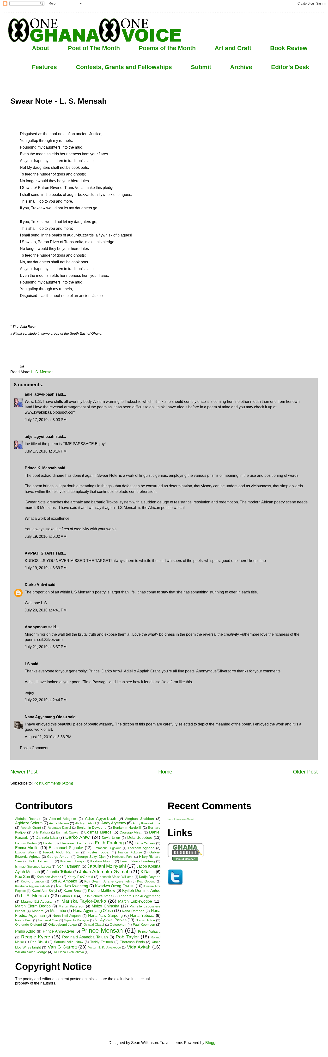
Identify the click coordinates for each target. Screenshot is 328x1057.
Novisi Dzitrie (145, 920)
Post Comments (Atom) (53, 783)
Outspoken (118, 924)
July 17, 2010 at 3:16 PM (46, 451)
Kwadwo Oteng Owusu (114, 886)
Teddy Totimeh (101, 942)
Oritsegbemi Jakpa (62, 924)
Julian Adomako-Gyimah (104, 871)
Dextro (48, 843)
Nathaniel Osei (48, 920)
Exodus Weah (25, 852)
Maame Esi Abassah (37, 901)
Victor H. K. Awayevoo (104, 947)
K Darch (148, 872)
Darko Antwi (36, 585)
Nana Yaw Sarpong (105, 915)
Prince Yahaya (149, 931)
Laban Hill (68, 896)
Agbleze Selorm (29, 823)
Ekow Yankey (145, 843)
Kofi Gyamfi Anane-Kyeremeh (107, 881)
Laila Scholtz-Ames (97, 896)
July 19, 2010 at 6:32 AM (46, 536)
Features (44, 67)
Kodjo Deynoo (149, 877)
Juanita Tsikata (59, 872)
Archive (241, 67)
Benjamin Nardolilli (127, 827)
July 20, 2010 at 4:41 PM (46, 610)
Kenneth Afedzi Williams (116, 877)
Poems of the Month (167, 48)
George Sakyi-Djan (91, 856)
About (40, 48)
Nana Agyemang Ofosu (46, 717)
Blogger (212, 1043)
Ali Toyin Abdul (85, 823)
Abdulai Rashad (27, 819)
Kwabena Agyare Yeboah (32, 886)
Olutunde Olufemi (28, 924)
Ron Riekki (38, 942)
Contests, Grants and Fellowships (124, 67)
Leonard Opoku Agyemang (139, 896)
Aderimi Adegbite (62, 819)
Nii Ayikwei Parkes (111, 920)
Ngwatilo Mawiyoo (76, 920)
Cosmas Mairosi (98, 832)
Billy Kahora (41, 832)
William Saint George (31, 952)
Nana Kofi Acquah (67, 916)
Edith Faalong (109, 842)
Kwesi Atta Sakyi (44, 891)
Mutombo (58, 911)
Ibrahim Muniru (102, 861)
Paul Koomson (144, 924)
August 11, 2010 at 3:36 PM (48, 737)
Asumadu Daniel (59, 827)
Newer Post (23, 772)
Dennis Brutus (26, 843)
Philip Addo (25, 931)
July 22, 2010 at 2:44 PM (46, 700)
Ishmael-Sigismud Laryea (33, 866)
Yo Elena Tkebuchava (68, 952)
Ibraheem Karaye (72, 861)
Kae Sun (22, 877)
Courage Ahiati (131, 832)
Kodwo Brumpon (32, 881)
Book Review (288, 48)
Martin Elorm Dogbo (33, 906)
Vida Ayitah (139, 946)
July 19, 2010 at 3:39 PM (46, 568)
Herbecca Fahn (122, 856)
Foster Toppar (98, 852)
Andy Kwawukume (146, 823)
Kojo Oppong (146, 881)
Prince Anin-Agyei (58, 931)
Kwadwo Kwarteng (72, 886)
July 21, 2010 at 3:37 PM (46, 647)
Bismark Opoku (67, 832)
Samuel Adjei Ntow (68, 942)
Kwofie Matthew (101, 890)
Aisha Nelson (59, 823)
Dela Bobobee (139, 837)
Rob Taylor (127, 936)
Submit (201, 67)
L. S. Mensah (42, 372)
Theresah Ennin (132, 942)
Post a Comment (34, 748)
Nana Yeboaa (142, 915)
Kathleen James (49, 877)
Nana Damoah (133, 911)
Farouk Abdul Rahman (61, 852)
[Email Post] (21, 366)
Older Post (305, 772)
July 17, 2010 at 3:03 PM (46, 420)
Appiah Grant (31, 827)
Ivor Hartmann (68, 866)
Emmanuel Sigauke (66, 848)
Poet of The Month (94, 48)
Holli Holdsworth (41, 861)
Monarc (37, 911)
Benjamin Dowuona (92, 827)
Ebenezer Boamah (74, 843)
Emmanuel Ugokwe (107, 848)
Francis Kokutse (130, 852)
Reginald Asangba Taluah (85, 937)
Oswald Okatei (94, 924)
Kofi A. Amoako (63, 881)
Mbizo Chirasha (105, 906)
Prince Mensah (102, 930)
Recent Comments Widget (181, 819)
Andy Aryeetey (113, 823)
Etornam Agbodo (141, 848)
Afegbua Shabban (139, 819)
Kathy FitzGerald (80, 877)
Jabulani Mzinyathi (106, 866)
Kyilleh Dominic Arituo (141, 890)
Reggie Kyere (35, 936)
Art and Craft (233, 48)
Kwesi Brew (72, 891)
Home (165, 772)
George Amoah (58, 856)
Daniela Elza (47, 837)
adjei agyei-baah (40, 394)
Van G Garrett (62, 946)
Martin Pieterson (71, 906)
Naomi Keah (23, 920)
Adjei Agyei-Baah (100, 818)
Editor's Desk (290, 67)
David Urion (111, 838)
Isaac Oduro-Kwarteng (137, 861)
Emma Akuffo (26, 848)
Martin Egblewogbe (135, 901)
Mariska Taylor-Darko (83, 901)
